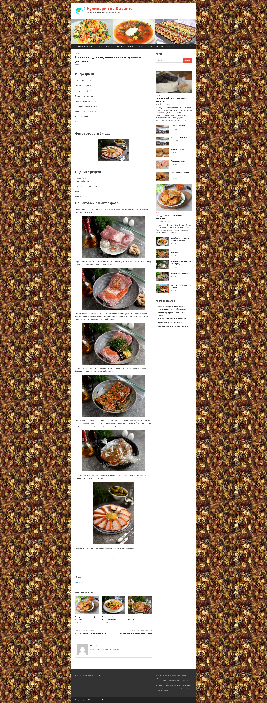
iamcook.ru (79, 582)
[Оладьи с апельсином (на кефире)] (87, 614)
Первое (99, 46)
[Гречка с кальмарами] (162, 280)
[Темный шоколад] (162, 133)
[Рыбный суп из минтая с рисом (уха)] (162, 269)
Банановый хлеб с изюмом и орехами (171, 319)
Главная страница (84, 46)
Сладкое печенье (178, 149)
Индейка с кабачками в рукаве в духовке (111, 618)
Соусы (140, 46)
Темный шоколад (178, 126)
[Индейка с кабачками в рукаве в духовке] (113, 614)
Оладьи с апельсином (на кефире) (170, 322)
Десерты (170, 46)
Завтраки (120, 46)
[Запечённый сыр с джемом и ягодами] (174, 94)
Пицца (149, 46)
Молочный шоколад (179, 138)
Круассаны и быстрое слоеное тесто (180, 174)
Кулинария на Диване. (109, 8)
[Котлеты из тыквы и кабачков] (140, 614)
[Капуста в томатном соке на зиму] (162, 292)
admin (88, 65)
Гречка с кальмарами (179, 273)
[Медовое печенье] (162, 168)
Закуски (130, 46)
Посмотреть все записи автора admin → (106, 650)
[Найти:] (174, 60)
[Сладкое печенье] (162, 157)
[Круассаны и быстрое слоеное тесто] (162, 180)
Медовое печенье (178, 161)
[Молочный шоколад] (162, 145)
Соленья (159, 46)
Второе (109, 46)
